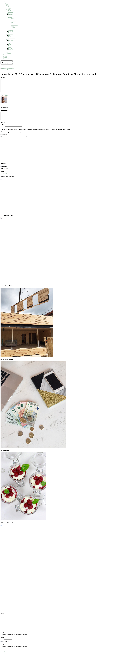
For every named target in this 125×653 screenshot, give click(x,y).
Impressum (3, 651)
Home (4, 1)
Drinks (10, 36)
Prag (12, 22)
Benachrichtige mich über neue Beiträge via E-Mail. (14, 132)
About (4, 55)
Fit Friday (10, 40)
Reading (10, 45)
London (13, 20)
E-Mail (2, 124)
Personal (8, 9)
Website (2, 127)
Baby (7, 4)
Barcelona (13, 21)
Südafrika (10, 29)
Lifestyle (8, 43)
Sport (7, 39)
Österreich (11, 14)
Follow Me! (3, 649)
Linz (7, 52)
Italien (12, 26)
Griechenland (14, 25)
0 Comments (4, 94)
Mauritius (10, 31)
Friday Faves (11, 49)
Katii (1, 104)
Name (2, 122)
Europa (10, 17)
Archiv (2, 640)
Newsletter (6, 57)
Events (10, 48)
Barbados (10, 32)
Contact (5, 56)
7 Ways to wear (12, 7)
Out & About (11, 38)
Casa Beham (9, 8)
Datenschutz (6, 58)
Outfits (7, 5)
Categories (5, 3)
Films (9, 47)
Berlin (12, 18)
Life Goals (10, 12)
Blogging (10, 44)
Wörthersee (14, 16)
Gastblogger (9, 53)
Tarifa (12, 23)
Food (9, 35)
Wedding (8, 42)
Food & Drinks (9, 34)
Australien (10, 30)
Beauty (7, 51)
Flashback (10, 10)
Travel (7, 13)
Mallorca (13, 27)
